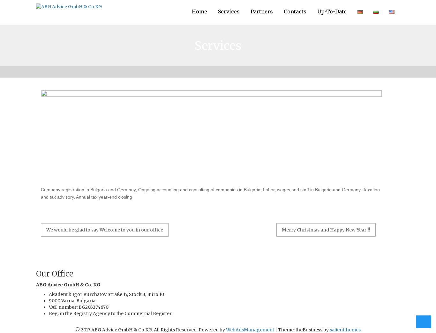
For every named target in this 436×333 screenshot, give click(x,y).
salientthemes (345, 330)
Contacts (295, 11)
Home (199, 11)
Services (229, 11)
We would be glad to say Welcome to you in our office (104, 230)
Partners (262, 11)
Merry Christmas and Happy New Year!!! (326, 230)
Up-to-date (332, 11)
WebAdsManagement (250, 330)
